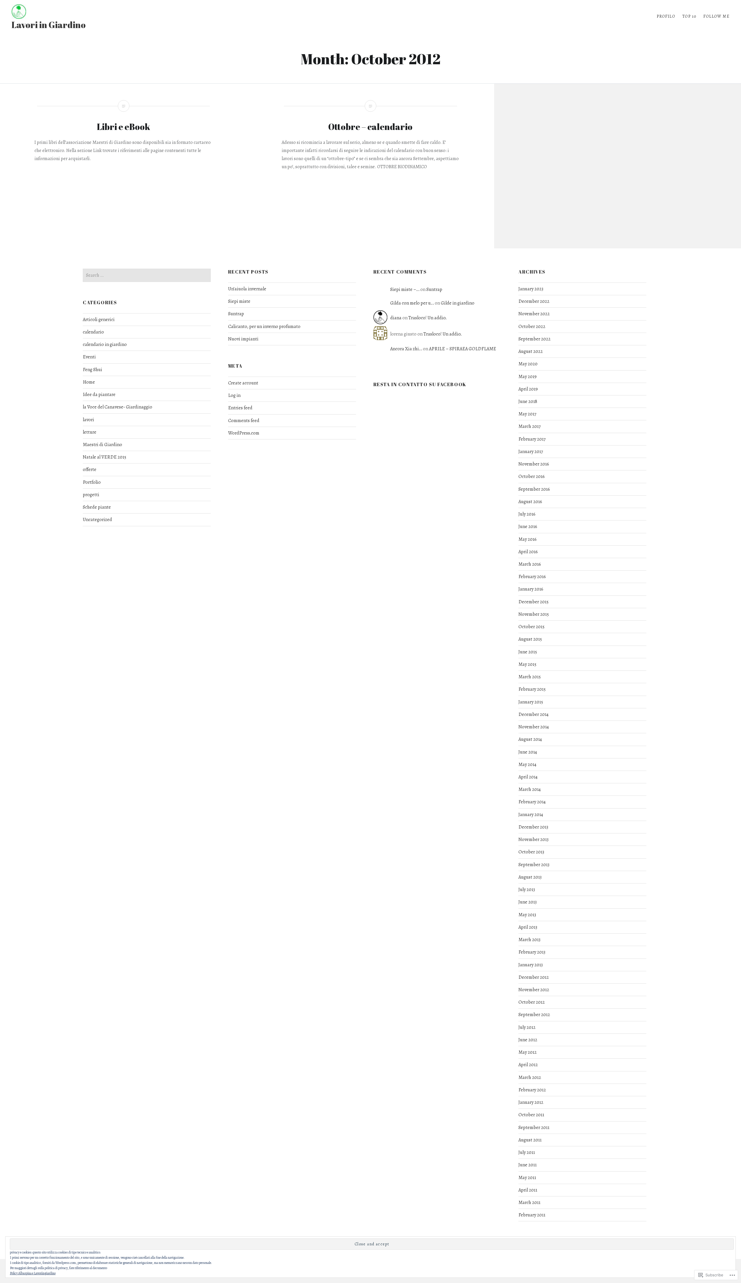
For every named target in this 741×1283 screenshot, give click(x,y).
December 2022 (533, 301)
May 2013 (527, 915)
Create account (243, 383)
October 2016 (531, 476)
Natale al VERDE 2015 (104, 457)
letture (89, 432)
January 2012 (530, 1102)
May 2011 (527, 1177)
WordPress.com (243, 433)
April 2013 (527, 927)
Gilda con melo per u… (412, 303)
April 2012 (528, 1065)
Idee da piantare (99, 394)
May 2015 (527, 664)
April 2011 (527, 1190)
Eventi (89, 357)
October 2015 (531, 627)
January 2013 (530, 965)
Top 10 (689, 16)
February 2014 (532, 802)
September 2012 (534, 1014)
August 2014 (530, 739)
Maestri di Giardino (102, 444)
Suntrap (236, 314)
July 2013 (526, 889)
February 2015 (532, 689)
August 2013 (530, 877)
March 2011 (529, 1202)
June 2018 (527, 401)
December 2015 (533, 602)
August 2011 (530, 1140)
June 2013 (527, 902)
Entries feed (240, 408)
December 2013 (533, 827)
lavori (88, 420)
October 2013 (531, 852)
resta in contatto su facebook (419, 384)
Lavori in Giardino (49, 25)
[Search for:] (147, 275)
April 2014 (528, 777)
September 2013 (533, 865)
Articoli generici (99, 319)
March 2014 (529, 789)
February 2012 (532, 1090)
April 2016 (528, 552)
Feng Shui (92, 369)
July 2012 (526, 1027)
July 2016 (526, 514)
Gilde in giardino (457, 303)
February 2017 (532, 439)
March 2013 (529, 939)
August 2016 (530, 501)
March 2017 (529, 426)
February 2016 (532, 576)
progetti (91, 495)
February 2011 (531, 1215)
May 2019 (527, 376)
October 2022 (531, 326)
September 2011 (533, 1127)
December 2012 (533, 977)
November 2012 (533, 990)
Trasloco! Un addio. (427, 318)
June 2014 (527, 752)
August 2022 (530, 351)
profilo (666, 16)
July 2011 (526, 1152)
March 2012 (529, 1077)
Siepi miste (239, 301)
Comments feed (243, 420)
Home (89, 382)
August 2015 (530, 639)
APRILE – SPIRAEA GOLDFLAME (462, 349)
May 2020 (528, 364)
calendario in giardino (105, 344)
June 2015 (527, 652)
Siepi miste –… (404, 289)
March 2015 (529, 677)
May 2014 (527, 764)
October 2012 (531, 1002)
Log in (234, 395)
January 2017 (530, 451)
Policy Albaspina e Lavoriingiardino (33, 1273)
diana (395, 318)
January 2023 (530, 289)
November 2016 (533, 464)
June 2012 (527, 1040)
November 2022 (534, 314)
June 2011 (527, 1165)
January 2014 (530, 814)
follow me (716, 16)
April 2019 (528, 389)
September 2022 (534, 339)
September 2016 (534, 489)
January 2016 (530, 589)
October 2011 (531, 1115)
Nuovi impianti (243, 339)
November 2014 (533, 727)
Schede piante (97, 507)
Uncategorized (97, 519)
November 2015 (533, 614)
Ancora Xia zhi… (406, 349)
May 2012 (527, 1052)
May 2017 (527, 414)
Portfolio (92, 482)
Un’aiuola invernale (247, 289)
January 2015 (530, 702)
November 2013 (533, 839)
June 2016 (527, 526)
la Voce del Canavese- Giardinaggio (117, 407)
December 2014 (533, 714)
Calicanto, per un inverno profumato (264, 326)
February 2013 (531, 952)
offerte (89, 469)
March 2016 (529, 564)
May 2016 (527, 539)
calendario (93, 332)
